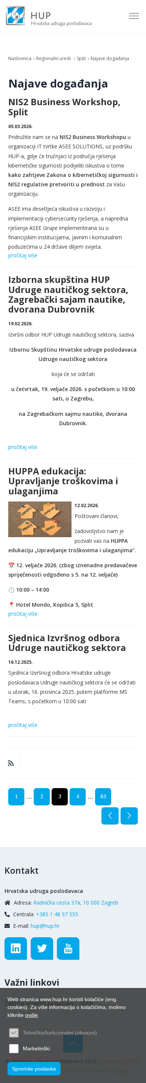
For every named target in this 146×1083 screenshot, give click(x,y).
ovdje (31, 1015)
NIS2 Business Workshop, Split (64, 107)
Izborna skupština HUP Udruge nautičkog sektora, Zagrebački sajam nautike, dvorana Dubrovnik (68, 294)
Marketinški (36, 1048)
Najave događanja (110, 58)
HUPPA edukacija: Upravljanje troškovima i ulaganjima (63, 481)
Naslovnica (19, 58)
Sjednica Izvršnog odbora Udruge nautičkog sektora (67, 643)
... (29, 796)
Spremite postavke (34, 1069)
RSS (11, 763)
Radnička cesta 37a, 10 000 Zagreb (75, 902)
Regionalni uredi (54, 58)
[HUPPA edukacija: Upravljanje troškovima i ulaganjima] (40, 519)
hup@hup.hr (45, 925)
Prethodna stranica (110, 816)
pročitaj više (22, 255)
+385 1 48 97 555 (57, 914)
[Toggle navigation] (134, 16)
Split (81, 58)
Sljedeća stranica (129, 816)
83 (103, 796)
